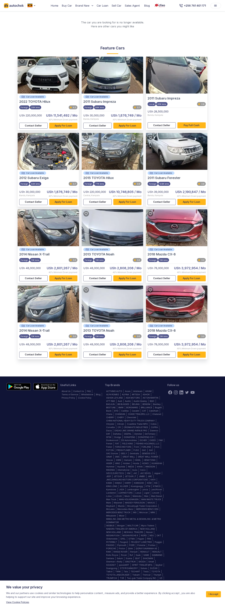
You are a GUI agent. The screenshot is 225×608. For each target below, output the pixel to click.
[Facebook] (170, 392)
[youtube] (192, 392)
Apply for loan (63, 125)
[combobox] (32, 6)
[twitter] (187, 392)
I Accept (213, 594)
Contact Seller (33, 125)
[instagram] (176, 392)
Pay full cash (191, 125)
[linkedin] (181, 392)
